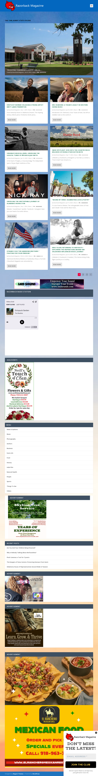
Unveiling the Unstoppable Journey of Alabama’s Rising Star (23, 202)
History (9, 463)
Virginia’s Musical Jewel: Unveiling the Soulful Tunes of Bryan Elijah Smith (23, 154)
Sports (9, 481)
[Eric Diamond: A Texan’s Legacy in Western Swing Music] (71, 90)
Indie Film (10, 467)
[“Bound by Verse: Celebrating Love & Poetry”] (71, 184)
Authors (9, 444)
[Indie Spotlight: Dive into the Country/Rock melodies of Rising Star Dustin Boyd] (71, 136)
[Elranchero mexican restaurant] (49, 712)
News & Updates (12, 429)
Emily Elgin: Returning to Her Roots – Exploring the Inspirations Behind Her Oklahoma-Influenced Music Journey (68, 250)
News (33, 72)
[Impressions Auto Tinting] (49, 589)
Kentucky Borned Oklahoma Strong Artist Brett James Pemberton (25, 106)
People (9, 477)
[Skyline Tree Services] (49, 519)
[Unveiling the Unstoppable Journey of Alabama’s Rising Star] (26, 186)
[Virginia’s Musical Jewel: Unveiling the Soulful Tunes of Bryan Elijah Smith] (26, 138)
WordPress (36, 774)
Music (29, 110)
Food (8, 458)
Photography (11, 439)
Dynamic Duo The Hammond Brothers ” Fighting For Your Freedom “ (23, 252)
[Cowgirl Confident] (49, 628)
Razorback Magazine (18, 72)
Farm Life (10, 453)
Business (10, 448)
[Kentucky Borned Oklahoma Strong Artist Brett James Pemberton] (26, 90)
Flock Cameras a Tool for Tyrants (18, 557)
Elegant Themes (18, 774)
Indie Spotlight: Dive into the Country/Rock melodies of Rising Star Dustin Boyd (71, 151)
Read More (12, 120)
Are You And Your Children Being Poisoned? (21, 548)
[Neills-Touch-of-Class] (49, 391)
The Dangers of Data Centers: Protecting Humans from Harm (27, 562)
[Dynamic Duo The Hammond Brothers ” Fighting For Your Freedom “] (26, 235)
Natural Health (12, 472)
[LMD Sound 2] (49, 284)
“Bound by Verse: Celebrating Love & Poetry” (71, 200)
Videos (9, 491)
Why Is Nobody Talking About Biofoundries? (21, 552)
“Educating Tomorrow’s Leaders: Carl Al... (24, 70)
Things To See (11, 486)
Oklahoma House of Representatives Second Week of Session (27, 567)
